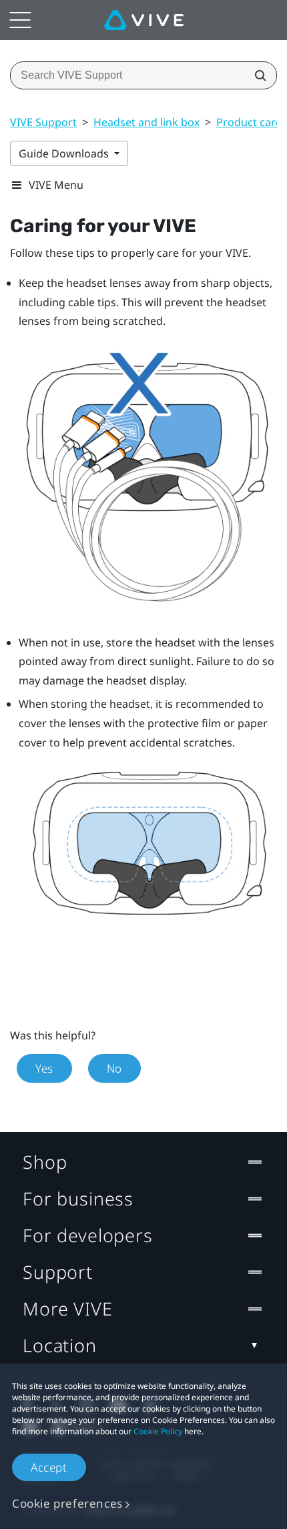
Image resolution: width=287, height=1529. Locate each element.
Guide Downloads (65, 153)
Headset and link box (146, 122)
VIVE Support (43, 122)
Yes (44, 1068)
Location (60, 1345)
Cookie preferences (67, 1503)
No (114, 1068)
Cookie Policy (157, 1431)
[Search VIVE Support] (256, 75)
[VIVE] (144, 20)
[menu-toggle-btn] (20, 20)
